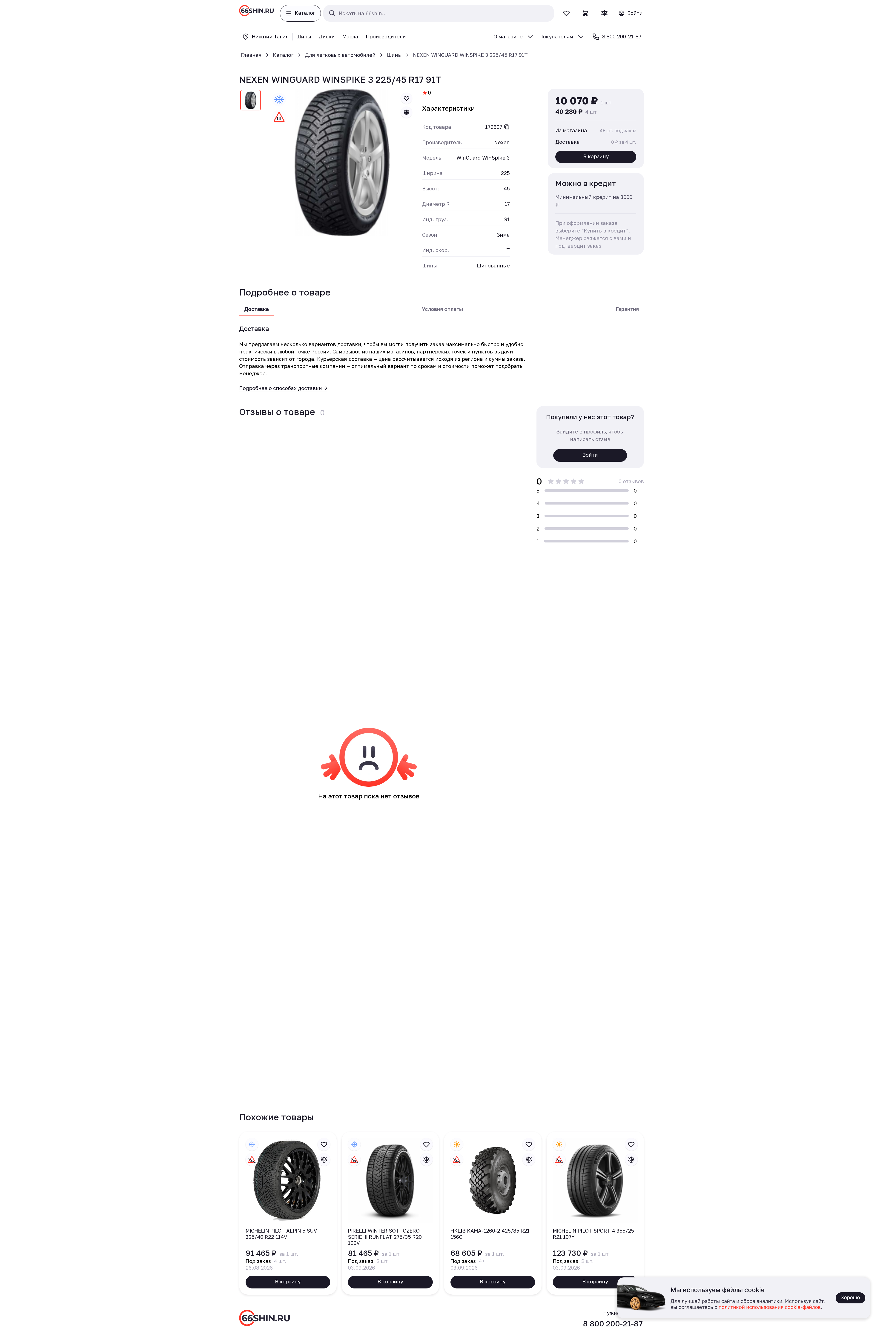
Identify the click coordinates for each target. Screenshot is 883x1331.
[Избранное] (566, 13)
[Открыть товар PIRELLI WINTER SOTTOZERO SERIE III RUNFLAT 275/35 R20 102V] (390, 1213)
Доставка (256, 309)
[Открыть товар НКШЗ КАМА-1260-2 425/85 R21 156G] (493, 1213)
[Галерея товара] (342, 162)
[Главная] (256, 13)
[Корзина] (585, 13)
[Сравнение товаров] (604, 13)
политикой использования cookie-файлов (770, 1307)
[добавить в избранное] (406, 98)
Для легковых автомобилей (340, 55)
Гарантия (627, 309)
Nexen (502, 142)
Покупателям (556, 36)
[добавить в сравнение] (406, 112)
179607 (493, 127)
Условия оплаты (442, 309)
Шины (394, 55)
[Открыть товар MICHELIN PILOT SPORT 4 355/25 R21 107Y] (595, 1213)
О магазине (508, 36)
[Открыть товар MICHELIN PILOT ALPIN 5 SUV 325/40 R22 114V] (288, 1213)
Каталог (283, 55)
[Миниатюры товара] (250, 101)
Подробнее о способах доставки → (283, 388)
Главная (251, 55)
